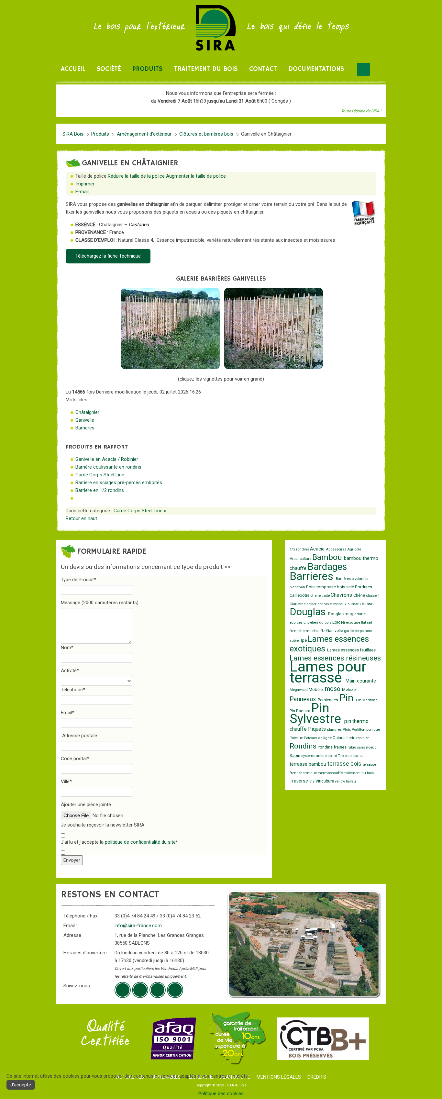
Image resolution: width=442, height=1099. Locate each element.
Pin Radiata (300, 710)
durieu (362, 614)
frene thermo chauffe (308, 631)
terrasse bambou (308, 764)
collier (311, 604)
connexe (325, 604)
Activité (70, 670)
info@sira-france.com (138, 925)
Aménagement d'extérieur (144, 134)
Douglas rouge (342, 613)
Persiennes (328, 699)
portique (373, 729)
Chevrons (342, 595)
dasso (368, 603)
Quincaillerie (344, 737)
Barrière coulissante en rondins (108, 467)
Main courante (361, 681)
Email (67, 713)
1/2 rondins (300, 549)
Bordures (363, 586)
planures (335, 729)
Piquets (317, 729)
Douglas (309, 611)
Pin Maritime (366, 700)
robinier (362, 738)
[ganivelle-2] (273, 328)
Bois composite (321, 586)
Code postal (75, 758)
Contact (263, 69)
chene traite (320, 596)
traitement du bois (359, 773)
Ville (66, 781)
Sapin (295, 755)
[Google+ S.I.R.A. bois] (123, 990)
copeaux (340, 604)
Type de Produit (78, 580)
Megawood (299, 690)
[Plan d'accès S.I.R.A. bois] (157, 990)
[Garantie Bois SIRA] (236, 1038)
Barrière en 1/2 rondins (99, 490)
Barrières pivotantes (352, 579)
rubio (352, 747)
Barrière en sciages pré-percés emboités (118, 482)
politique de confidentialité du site (140, 842)
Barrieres (84, 428)
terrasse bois (345, 763)
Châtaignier (87, 412)
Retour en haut (81, 518)
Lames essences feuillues (351, 650)
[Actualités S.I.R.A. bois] (175, 990)
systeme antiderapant (319, 756)
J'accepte (20, 1085)
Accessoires (336, 549)
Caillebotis (300, 595)
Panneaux (304, 699)
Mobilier (317, 689)
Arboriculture (301, 559)
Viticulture (325, 781)
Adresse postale (79, 735)
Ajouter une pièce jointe (86, 804)
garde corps (354, 631)
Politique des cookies (221, 1093)
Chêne (359, 595)
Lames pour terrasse (328, 672)
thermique (308, 773)
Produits (147, 69)
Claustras (298, 604)
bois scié (346, 586)
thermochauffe (331, 773)
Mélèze (349, 689)
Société (109, 69)
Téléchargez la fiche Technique (108, 256)
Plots (347, 729)
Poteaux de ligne (318, 738)
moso (333, 689)
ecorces (297, 622)
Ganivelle (84, 420)
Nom (67, 647)
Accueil (73, 69)
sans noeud (367, 747)
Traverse (299, 781)
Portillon (359, 729)
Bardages (327, 566)
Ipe (304, 640)
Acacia (318, 549)
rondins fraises (333, 747)
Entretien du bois (318, 622)
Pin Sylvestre (317, 713)
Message (99, 602)
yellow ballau (345, 781)
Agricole (354, 549)
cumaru (355, 604)
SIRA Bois (72, 134)
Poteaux (297, 738)
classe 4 (373, 596)
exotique (353, 622)
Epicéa (339, 622)
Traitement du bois (206, 69)
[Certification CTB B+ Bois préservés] (323, 1038)
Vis (312, 781)
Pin (347, 698)
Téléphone (73, 690)
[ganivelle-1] (170, 328)
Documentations (316, 69)
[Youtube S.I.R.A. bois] (140, 990)
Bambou (328, 557)
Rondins (304, 746)
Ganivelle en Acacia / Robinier (106, 459)
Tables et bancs (350, 756)
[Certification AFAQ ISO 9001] (173, 1038)
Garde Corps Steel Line (99, 475)
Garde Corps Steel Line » (140, 511)
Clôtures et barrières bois (206, 134)
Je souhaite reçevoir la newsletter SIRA (102, 825)
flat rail (366, 622)
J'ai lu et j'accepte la (119, 842)
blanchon (298, 587)
